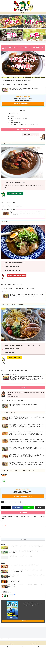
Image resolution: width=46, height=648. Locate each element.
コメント (3, 525)
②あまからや (12, 116)
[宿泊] (11, 35)
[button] (40, 507)
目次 (21, 110)
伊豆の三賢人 (12, 594)
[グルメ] (11, 21)
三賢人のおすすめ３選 (12, 113)
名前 (2, 520)
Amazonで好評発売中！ (23, 620)
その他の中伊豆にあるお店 (15, 122)
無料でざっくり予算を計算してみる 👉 (23, 103)
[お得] (34, 35)
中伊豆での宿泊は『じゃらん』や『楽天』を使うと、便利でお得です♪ (24, 124)
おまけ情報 (10, 120)
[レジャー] (34, 21)
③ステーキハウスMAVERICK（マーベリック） (19, 118)
